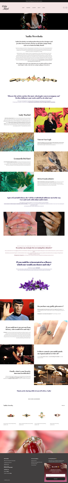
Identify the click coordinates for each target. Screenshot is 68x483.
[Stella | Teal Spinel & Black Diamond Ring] (26, 415)
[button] (32, 233)
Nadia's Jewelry (8, 405)
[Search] (64, 8)
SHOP (23, 7)
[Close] (65, 464)
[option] (34, 15)
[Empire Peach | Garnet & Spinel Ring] (10, 415)
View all (63, 405)
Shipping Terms (34, 460)
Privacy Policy (33, 465)
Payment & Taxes (34, 463)
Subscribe (55, 478)
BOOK (44, 7)
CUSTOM (34, 7)
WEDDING (28, 7)
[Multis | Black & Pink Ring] (57, 415)
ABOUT (39, 7)
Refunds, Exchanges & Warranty (36, 462)
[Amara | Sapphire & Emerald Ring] (41, 415)
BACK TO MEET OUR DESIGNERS (34, 398)
